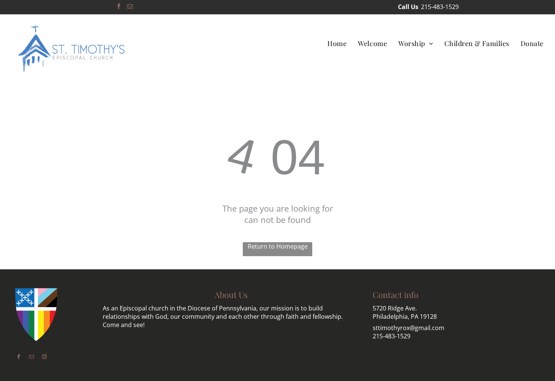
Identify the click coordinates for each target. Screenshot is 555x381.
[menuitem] (337, 43)
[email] (130, 7)
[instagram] (44, 357)
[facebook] (118, 7)
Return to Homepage (278, 246)
